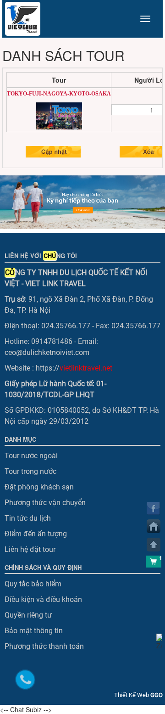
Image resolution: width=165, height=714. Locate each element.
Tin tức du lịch (28, 518)
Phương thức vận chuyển (45, 502)
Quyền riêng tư (28, 615)
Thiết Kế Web (138, 695)
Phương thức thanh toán (44, 646)
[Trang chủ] (153, 526)
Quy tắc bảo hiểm (33, 583)
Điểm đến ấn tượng (36, 533)
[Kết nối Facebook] (153, 508)
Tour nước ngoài (31, 455)
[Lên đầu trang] (153, 544)
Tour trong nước (30, 471)
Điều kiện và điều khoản (43, 599)
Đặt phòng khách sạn (39, 487)
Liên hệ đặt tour (30, 549)
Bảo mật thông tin (34, 630)
